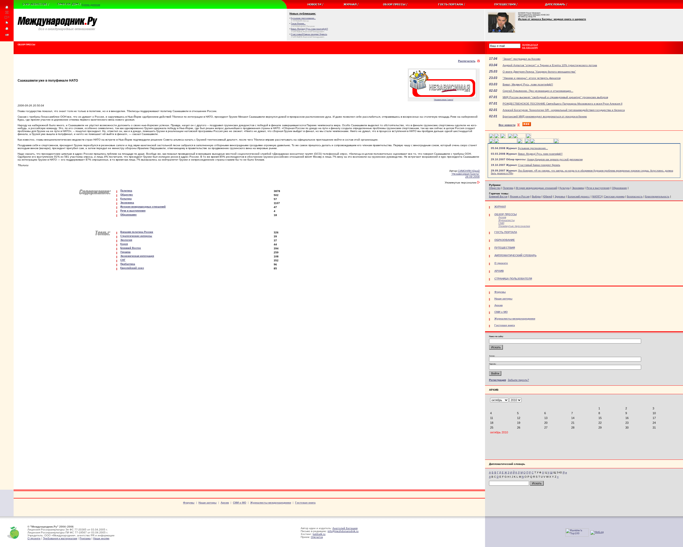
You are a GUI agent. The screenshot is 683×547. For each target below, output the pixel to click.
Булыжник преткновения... (533, 148)
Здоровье (560, 196)
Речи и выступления (598, 188)
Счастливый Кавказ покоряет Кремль (539, 165)
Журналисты (506, 220)
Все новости (507, 124)
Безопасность (635, 196)
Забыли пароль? (518, 379)
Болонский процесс (579, 196)
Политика (508, 188)
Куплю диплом (91, 4)
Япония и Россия (520, 196)
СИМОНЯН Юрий (469, 170)
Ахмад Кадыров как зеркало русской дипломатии (555, 159)
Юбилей (547, 196)
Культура (564, 188)
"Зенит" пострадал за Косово (522, 58)
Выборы (536, 196)
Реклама (85, 538)
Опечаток (317, 537)
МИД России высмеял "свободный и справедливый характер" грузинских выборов (555, 97)
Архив (502, 217)
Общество (495, 188)
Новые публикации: (302, 13)
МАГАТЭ (597, 196)
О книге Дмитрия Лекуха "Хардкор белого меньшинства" (539, 71)
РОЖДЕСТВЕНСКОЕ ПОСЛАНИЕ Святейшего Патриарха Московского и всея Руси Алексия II (562, 103)
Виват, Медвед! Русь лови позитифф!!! (540, 154)
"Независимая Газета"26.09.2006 (465, 175)
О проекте (34, 538)
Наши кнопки (101, 538)
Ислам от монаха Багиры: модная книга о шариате (552, 19)
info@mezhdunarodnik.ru (343, 531)
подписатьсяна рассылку (530, 46)
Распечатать (466, 60)
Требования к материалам (60, 538)
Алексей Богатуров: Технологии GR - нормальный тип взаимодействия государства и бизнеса (564, 110)
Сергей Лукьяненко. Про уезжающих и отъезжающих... (538, 90)
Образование (619, 188)
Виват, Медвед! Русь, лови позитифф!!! (528, 84)
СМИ (501, 223)
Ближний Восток (498, 196)
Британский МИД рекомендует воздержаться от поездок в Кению (545, 116)
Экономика (578, 188)
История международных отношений (536, 188)
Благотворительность (657, 196)
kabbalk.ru (319, 534)
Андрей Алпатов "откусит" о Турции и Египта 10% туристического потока (550, 65)
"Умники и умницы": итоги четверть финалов (532, 78)
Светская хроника (614, 196)
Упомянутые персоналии (514, 226)
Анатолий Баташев (345, 528)
